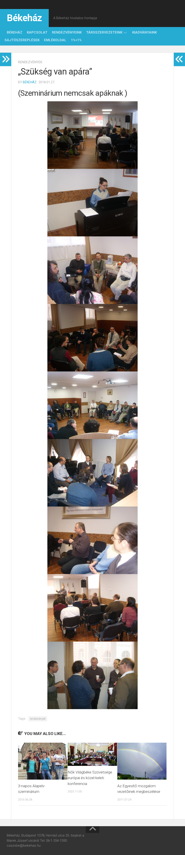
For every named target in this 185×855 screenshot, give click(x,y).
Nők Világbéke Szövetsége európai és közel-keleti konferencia (90, 778)
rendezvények (30, 62)
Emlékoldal (55, 40)
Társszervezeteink (104, 32)
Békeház (24, 17)
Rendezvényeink (67, 32)
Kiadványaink (144, 32)
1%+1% (76, 40)
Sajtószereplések (22, 40)
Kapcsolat (37, 32)
